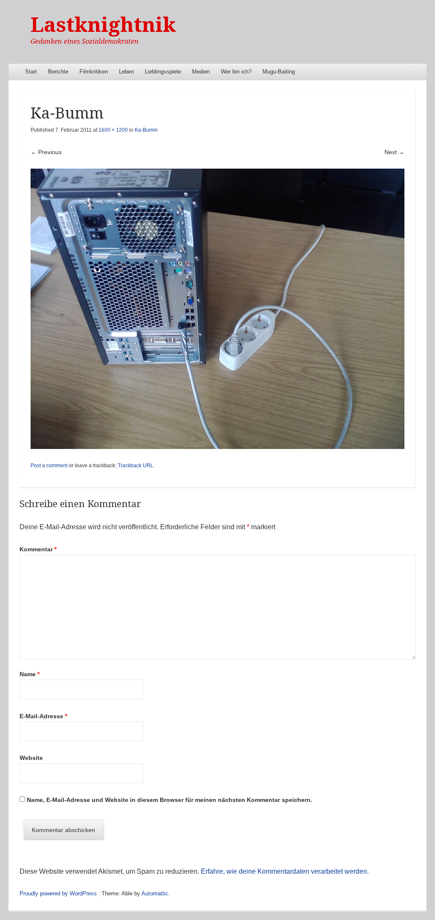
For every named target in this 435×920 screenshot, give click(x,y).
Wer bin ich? (236, 71)
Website (31, 757)
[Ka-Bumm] (217, 309)
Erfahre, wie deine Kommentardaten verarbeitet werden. (285, 871)
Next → (394, 152)
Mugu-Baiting (279, 71)
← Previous (46, 152)
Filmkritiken (93, 71)
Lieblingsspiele (163, 71)
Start (31, 71)
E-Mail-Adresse (43, 716)
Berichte (58, 71)
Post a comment (49, 465)
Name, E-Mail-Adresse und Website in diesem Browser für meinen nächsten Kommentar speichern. (169, 799)
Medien (201, 71)
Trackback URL (135, 465)
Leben (126, 71)
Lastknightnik (103, 25)
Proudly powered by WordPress (58, 893)
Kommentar (38, 549)
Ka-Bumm (146, 130)
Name (30, 674)
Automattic (154, 893)
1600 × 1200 (113, 130)
